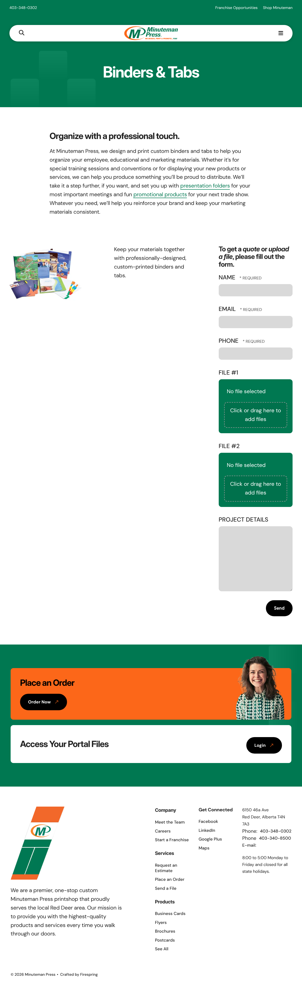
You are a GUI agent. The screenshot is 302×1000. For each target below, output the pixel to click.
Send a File (165, 888)
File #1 (228, 372)
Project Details (243, 519)
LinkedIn (207, 830)
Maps (204, 848)
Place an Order (170, 879)
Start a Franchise (172, 840)
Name (228, 277)
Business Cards (170, 913)
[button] (21, 33)
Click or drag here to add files (255, 415)
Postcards (165, 940)
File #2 (229, 446)
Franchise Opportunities (236, 7)
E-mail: (249, 845)
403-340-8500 (275, 838)
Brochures (165, 931)
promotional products (160, 194)
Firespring (89, 974)
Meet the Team (170, 822)
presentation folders (205, 185)
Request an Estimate (166, 867)
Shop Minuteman (278, 7)
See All (161, 949)
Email (228, 309)
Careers (163, 831)
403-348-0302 (23, 7)
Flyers (161, 922)
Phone (229, 341)
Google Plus (210, 839)
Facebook (208, 821)
